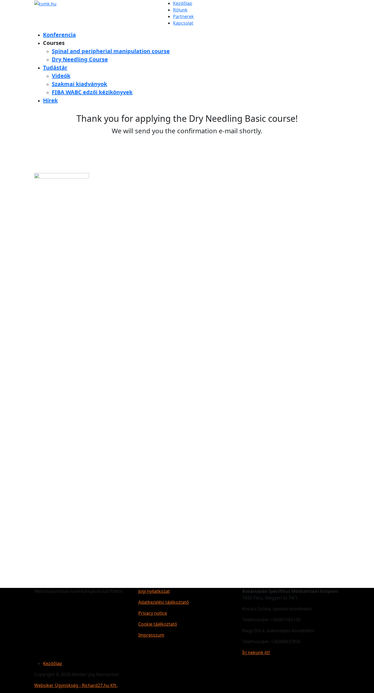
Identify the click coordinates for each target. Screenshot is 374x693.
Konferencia (59, 34)
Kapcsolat (183, 23)
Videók (61, 75)
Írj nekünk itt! (256, 652)
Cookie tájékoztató (157, 624)
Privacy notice (152, 613)
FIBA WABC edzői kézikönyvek (92, 92)
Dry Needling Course (80, 59)
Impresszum (151, 635)
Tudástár (55, 67)
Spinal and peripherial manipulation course (111, 51)
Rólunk (180, 10)
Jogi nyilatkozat (154, 591)
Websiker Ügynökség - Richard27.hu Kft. (75, 685)
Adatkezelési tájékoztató (163, 602)
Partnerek (183, 16)
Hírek (50, 100)
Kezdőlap (182, 3)
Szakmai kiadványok (79, 84)
